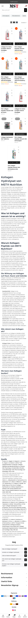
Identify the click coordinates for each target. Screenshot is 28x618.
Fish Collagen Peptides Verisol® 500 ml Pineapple (21, 139)
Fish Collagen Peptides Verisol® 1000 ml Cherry (19, 48)
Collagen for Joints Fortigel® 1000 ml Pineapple (6, 48)
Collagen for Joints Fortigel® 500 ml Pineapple (20, 110)
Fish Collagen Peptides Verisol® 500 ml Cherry (7, 110)
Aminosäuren (6, 15)
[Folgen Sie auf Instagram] (13, 610)
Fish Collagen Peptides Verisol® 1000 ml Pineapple (6, 78)
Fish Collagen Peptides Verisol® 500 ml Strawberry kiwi (14, 167)
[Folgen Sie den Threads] (15, 610)
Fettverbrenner (16, 15)
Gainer (24, 15)
